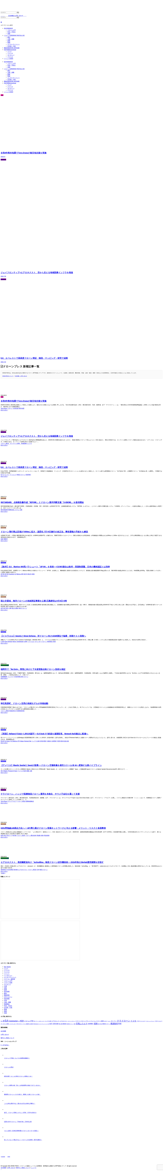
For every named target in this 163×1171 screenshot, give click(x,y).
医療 (5, 990)
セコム (109, 1021)
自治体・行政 (11, 46)
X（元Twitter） (5, 1045)
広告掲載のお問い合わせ (17, 15)
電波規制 (46, 835)
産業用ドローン (70, 1023)
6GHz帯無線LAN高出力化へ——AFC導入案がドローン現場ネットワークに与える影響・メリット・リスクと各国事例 (53, 828)
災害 (2, 397)
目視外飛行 (43, 741)
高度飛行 (28, 474)
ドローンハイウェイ (150, 1021)
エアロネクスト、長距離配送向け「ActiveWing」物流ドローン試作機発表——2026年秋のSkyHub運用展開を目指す (52, 862)
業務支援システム (13, 510)
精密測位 (50, 641)
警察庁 (6, 539)
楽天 (50, 1024)
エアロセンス (55, 1021)
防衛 (54, 641)
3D (1, 771)
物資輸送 (3, 432)
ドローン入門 (11, 30)
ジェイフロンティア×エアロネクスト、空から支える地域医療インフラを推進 (37, 436)
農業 (8, 41)
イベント (8, 58)
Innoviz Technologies (18, 641)
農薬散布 (114, 1023)
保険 (8, 33)
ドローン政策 (21, 835)
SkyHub (16, 869)
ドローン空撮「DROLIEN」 (7, 1163)
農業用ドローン (106, 1023)
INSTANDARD (4, 510)
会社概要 (3, 1031)
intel (19, 1021)
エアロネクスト (23, 869)
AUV (4, 608)
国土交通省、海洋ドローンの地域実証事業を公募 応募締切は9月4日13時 (34, 601)
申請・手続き (11, 32)
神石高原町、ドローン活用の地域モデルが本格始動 (24, 703)
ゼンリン (114, 1021)
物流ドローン (21, 474)
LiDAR (25, 641)
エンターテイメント (13, 44)
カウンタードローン (41, 641)
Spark (29, 1021)
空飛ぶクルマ (81, 1023)
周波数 (39, 835)
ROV (7, 608)
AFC (5, 835)
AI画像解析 (4, 676)
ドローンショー (141, 1021)
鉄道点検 (66, 741)
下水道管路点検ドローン (20, 676)
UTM (31, 1021)
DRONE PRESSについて (7, 376)
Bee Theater (7, 967)
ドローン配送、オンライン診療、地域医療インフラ (16, 443)
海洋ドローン (23, 608)
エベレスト (6, 474)
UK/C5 (25, 574)
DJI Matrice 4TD (15, 741)
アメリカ (10, 53)
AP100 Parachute (9, 574)
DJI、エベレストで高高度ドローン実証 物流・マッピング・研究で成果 (34, 467)
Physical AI (11, 771)
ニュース (33, 1168)
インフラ (10, 676)
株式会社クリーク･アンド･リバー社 (41, 1023)
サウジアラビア (12, 801)
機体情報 (11, 48)
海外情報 (10, 50)
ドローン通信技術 (30, 835)
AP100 (2, 574)
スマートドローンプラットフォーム (85, 1021)
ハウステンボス (12, 1023)
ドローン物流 (5, 711)
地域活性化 (12, 711)
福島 (75, 1023)
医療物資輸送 (30, 801)
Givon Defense (8, 641)
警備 (8, 42)
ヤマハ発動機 (26, 1023)
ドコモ (133, 1021)
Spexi (15, 771)
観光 (99, 1023)
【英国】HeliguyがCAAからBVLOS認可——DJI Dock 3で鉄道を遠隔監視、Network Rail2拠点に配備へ (44, 734)
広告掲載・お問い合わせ (21, 376)
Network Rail (27, 741)
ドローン (10, 408)
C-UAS (2, 641)
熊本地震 (21, 408)
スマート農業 (100, 1021)
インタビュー (8, 975)
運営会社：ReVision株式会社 (66, 1163)
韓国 (5, 1013)
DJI (1, 474)
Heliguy (22, 741)
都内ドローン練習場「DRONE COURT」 (24, 1163)
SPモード (9, 835)
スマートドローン (71, 1021)
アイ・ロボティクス (40, 1021)
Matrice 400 (20, 574)
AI (3, 771)
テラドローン (123, 1021)
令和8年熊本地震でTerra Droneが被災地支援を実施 (23, 401)
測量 (27, 771)
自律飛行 (54, 741)
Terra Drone (4, 408)
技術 (24, 771)
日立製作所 (31, 1023)
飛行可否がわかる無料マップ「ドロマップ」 (47, 1163)
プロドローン (19, 1023)
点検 (21, 510)
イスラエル (31, 641)
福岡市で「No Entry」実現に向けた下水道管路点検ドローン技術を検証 (33, 669)
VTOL (34, 1021)
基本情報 (8, 28)
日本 (37, 869)
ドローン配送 (21, 801)
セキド (105, 1021)
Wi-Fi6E (14, 835)
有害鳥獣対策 (20, 711)
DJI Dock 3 (8, 741)
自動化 (49, 741)
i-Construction (13, 1021)
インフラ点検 (35, 741)
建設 (8, 37)
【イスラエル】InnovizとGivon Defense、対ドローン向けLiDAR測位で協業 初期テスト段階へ (43, 636)
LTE (24, 1021)
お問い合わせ (5, 1034)
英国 (58, 741)
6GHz (2, 835)
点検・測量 (10, 39)
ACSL (2, 1021)
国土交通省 (15, 608)
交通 (5, 986)
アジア (9, 51)
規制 (2, 539)
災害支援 (16, 408)
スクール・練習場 (9, 979)
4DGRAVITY (4, 869)
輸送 (101, 1023)
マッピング (13, 474)
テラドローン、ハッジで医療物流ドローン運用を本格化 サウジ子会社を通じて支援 (40, 794)
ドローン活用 (14, 35)
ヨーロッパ (10, 55)
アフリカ (10, 57)
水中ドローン (8, 997)
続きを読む (4, 410)
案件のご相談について (7, 1038)
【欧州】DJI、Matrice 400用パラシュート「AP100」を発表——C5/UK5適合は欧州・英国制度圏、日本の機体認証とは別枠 (55, 566)
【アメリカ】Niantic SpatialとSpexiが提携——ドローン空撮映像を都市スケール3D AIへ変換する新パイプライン (51, 765)
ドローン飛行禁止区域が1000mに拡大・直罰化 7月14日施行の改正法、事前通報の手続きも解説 (44, 531)
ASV (2, 608)
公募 (10, 608)
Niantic (6, 771)
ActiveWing (10, 869)
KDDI (22, 1021)
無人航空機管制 (62, 1023)
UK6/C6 (29, 574)
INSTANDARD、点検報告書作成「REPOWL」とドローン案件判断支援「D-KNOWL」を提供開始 (42, 502)
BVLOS (2, 741)
